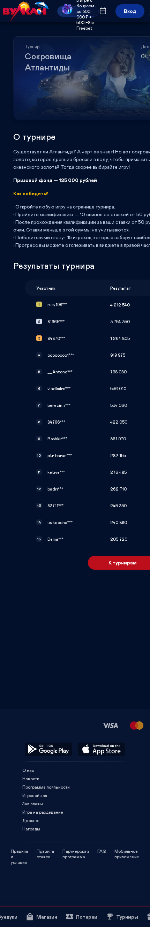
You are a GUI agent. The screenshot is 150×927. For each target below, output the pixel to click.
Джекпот (31, 820)
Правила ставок (45, 851)
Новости (30, 778)
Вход (130, 11)
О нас (28, 770)
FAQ (101, 851)
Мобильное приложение (126, 851)
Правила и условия (19, 851)
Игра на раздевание (42, 812)
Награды (31, 828)
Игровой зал (34, 795)
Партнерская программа (75, 851)
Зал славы (32, 803)
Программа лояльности (46, 787)
